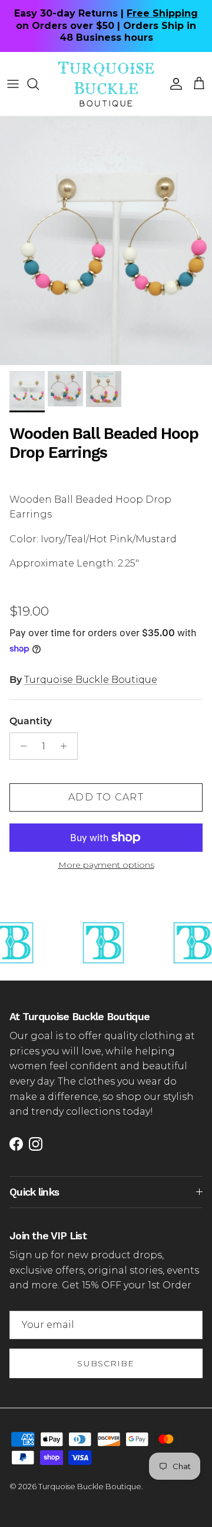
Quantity (30, 721)
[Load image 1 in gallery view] (106, 240)
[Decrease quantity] (20, 746)
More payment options (106, 865)
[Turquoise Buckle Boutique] (106, 84)
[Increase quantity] (67, 746)
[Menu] (13, 84)
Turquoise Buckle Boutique (90, 679)
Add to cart (106, 797)
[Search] (39, 84)
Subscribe (105, 1363)
